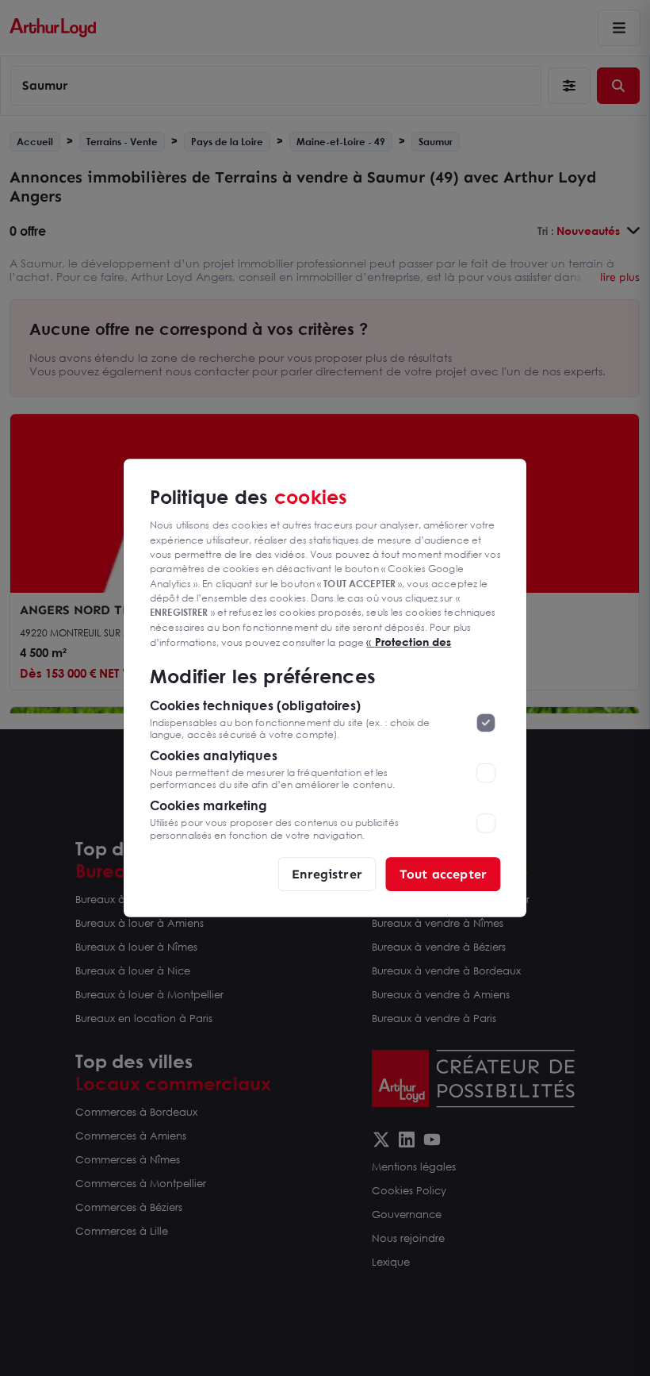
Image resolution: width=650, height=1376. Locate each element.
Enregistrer (327, 873)
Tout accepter (443, 873)
